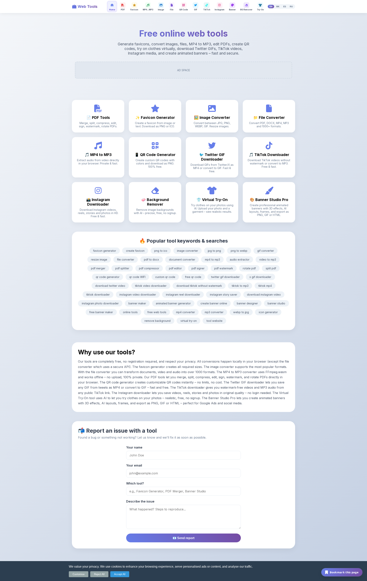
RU (291, 6)
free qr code (193, 277)
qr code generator (107, 277)
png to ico (160, 250)
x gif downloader (260, 277)
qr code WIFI (137, 277)
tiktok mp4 (265, 285)
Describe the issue (140, 501)
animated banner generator (173, 303)
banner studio (276, 303)
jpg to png (214, 250)
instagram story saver (223, 294)
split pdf (271, 268)
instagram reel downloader (183, 294)
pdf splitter (122, 268)
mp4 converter (185, 312)
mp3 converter (214, 312)
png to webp (239, 250)
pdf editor (175, 268)
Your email (134, 465)
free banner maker (101, 312)
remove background (158, 320)
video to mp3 (267, 259)
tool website (214, 320)
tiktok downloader (98, 294)
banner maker (137, 303)
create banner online (214, 303)
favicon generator (104, 250)
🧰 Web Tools (84, 6)
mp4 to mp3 (212, 259)
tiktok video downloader (150, 285)
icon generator (268, 312)
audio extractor (239, 259)
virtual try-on (188, 320)
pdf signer (198, 268)
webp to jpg (241, 312)
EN (271, 6)
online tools (130, 312)
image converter (187, 250)
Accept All (119, 574)
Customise (78, 574)
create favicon (135, 250)
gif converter (265, 250)
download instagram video (264, 294)
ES (284, 6)
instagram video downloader (137, 294)
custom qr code (165, 277)
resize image (99, 259)
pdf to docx (151, 259)
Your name (134, 447)
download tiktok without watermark (199, 285)
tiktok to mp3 (240, 285)
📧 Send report (183, 538)
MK (277, 6)
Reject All (99, 574)
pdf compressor (149, 268)
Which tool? (135, 483)
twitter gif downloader (225, 277)
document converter (182, 259)
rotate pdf (249, 268)
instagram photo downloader (100, 303)
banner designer (247, 303)
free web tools (156, 312)
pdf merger (98, 268)
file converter (125, 259)
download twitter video (110, 285)
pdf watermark (223, 268)
